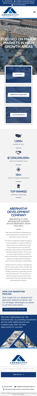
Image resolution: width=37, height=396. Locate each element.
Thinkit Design (20, 394)
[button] (34, 12)
